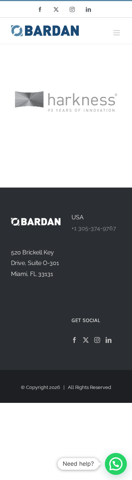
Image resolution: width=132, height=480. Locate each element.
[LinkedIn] (108, 340)
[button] (116, 464)
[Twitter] (86, 340)
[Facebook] (74, 340)
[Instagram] (97, 340)
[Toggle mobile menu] (117, 33)
